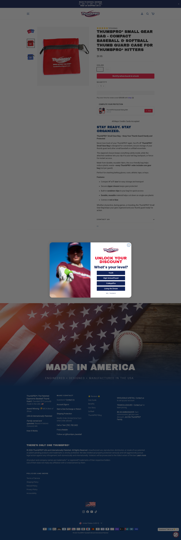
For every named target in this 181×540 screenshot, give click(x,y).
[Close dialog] (128, 245)
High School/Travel (110, 278)
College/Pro (111, 283)
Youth (111, 273)
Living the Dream (111, 288)
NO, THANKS (111, 293)
